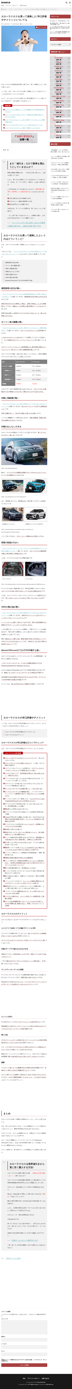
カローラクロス (18, 9)
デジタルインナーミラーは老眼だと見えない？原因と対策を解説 (60, 163)
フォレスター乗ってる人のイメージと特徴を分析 (60, 210)
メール (3, 1343)
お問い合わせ (23, 5)
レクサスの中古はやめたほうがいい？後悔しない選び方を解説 (60, 176)
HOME (4, 9)
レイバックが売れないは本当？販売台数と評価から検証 (60, 204)
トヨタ (10, 9)
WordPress (49, 1384)
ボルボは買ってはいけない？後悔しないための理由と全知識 (60, 170)
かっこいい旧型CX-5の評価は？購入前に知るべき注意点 (60, 157)
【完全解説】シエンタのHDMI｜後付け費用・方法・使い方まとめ (60, 151)
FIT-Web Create (33, 1384)
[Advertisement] (24, 69)
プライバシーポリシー (12, 5)
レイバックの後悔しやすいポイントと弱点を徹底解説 (60, 197)
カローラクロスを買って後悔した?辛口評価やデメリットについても (40, 9)
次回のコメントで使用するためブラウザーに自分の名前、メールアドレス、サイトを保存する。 (24, 1360)
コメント (4, 1318)
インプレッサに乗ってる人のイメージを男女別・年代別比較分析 (60, 183)
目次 (2, 5)
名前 (3, 1336)
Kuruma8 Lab (5, 3)
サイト (3, 1351)
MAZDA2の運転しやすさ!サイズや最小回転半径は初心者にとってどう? (60, 190)
